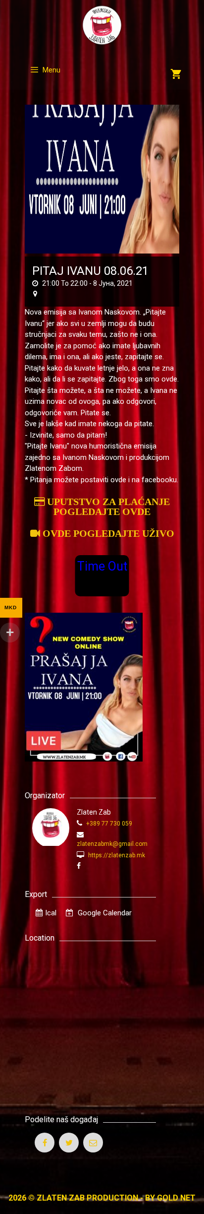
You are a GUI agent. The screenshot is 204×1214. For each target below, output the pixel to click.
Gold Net (176, 1198)
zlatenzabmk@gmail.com (112, 843)
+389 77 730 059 (108, 823)
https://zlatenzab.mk (116, 855)
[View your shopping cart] (176, 75)
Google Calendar (104, 912)
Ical (50, 912)
